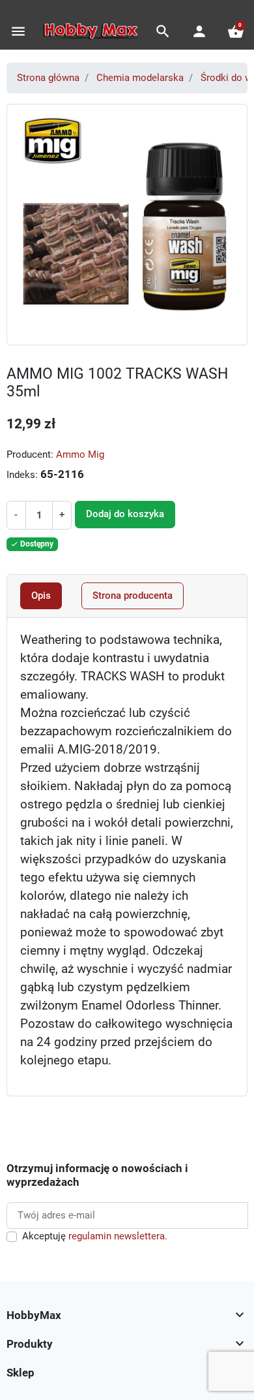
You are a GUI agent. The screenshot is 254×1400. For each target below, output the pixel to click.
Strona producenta (132, 595)
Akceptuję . (94, 1236)
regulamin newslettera (116, 1236)
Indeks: (22, 475)
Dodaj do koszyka (125, 514)
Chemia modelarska (140, 78)
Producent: (30, 454)
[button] (163, 31)
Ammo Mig (80, 454)
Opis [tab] (41, 595)
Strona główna (48, 78)
